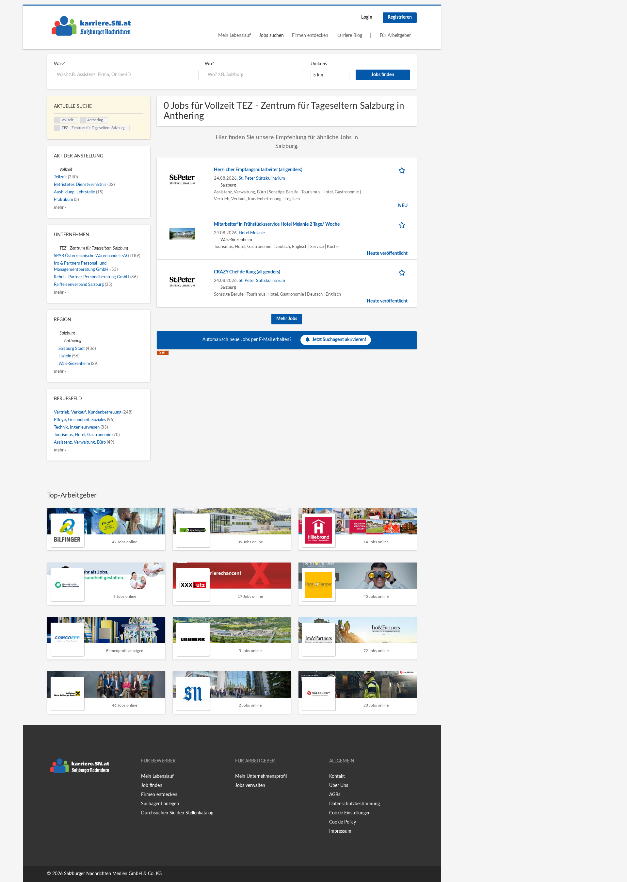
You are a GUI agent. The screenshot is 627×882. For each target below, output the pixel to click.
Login (366, 17)
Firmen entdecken (310, 35)
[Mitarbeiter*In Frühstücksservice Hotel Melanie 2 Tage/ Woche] (182, 234)
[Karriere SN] (91, 26)
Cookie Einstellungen (350, 813)
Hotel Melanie (252, 233)
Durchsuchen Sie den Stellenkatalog (177, 813)
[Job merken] (403, 170)
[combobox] (126, 75)
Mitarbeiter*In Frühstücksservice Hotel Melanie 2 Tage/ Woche (277, 224)
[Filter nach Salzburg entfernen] (56, 333)
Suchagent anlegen (160, 804)
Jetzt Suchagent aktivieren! (339, 339)
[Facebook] (51, 789)
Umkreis (319, 64)
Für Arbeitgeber (395, 35)
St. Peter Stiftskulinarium (262, 178)
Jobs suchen (271, 35)
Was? (59, 64)
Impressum (340, 831)
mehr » (60, 207)
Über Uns (338, 785)
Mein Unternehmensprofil (261, 776)
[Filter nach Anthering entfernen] (61, 341)
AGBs (334, 794)
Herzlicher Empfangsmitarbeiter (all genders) (258, 170)
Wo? (209, 64)
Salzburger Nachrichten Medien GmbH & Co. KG (113, 874)
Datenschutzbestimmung (354, 804)
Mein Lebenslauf (234, 35)
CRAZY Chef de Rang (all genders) (247, 272)
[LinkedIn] (72, 789)
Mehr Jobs (286, 319)
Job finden (151, 785)
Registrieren (400, 17)
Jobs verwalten (250, 785)
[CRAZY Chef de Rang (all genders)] (182, 281)
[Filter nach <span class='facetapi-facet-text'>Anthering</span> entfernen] (83, 120)
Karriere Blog (349, 35)
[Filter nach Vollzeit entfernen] (56, 170)
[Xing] (62, 789)
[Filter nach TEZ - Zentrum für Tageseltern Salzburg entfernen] (56, 248)
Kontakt (337, 776)
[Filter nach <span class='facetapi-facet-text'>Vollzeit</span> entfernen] (57, 120)
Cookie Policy (342, 822)
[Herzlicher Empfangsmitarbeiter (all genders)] (182, 179)
